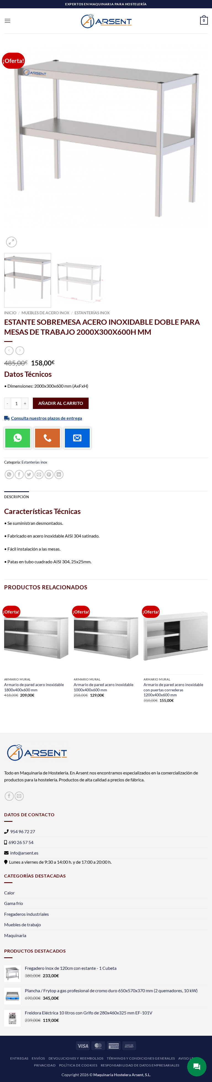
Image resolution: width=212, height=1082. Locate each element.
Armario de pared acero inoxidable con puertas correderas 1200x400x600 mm (173, 689)
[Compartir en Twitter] (29, 474)
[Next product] (9, 350)
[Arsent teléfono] (47, 438)
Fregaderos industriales (26, 914)
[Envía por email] (39, 474)
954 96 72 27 (22, 831)
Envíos (38, 1058)
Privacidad (44, 1065)
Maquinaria (15, 935)
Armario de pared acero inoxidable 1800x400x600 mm (34, 687)
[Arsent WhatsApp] (17, 438)
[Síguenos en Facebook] (9, 796)
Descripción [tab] (16, 497)
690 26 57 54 (21, 842)
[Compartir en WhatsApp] (9, 474)
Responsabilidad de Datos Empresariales (140, 1065)
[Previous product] (19, 350)
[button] (7, 20)
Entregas (19, 1058)
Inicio (10, 313)
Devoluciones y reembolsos (76, 1058)
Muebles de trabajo (22, 924)
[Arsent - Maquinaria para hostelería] (106, 21)
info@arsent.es (24, 852)
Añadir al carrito (60, 403)
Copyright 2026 (75, 1074)
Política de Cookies (78, 1065)
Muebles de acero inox (45, 313)
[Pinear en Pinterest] (49, 474)
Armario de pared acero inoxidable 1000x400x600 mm (103, 687)
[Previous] (15, 146)
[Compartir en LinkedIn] (58, 474)
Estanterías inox (92, 313)
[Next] (197, 146)
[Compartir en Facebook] (19, 474)
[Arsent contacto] (77, 438)
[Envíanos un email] (19, 796)
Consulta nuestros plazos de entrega (46, 418)
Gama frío (13, 903)
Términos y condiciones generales (141, 1058)
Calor (9, 892)
